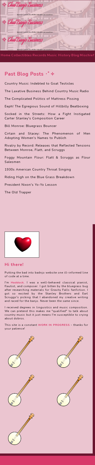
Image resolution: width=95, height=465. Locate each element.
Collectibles (21, 55)
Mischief (87, 55)
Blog (75, 55)
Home (6, 55)
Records (39, 55)
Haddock (17, 282)
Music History (59, 55)
